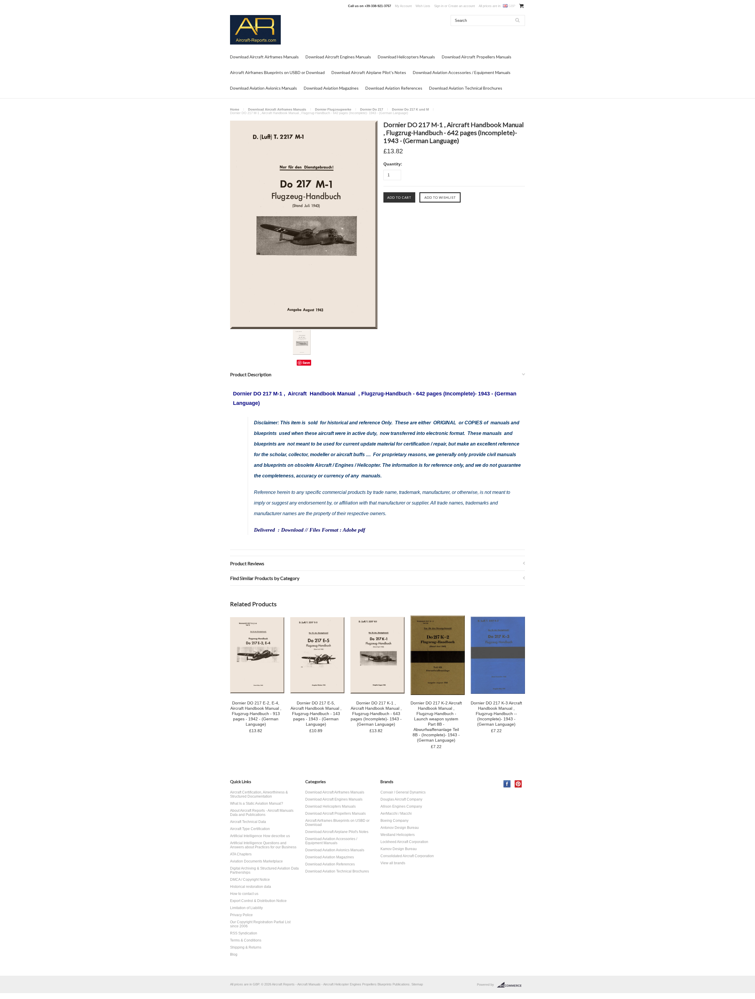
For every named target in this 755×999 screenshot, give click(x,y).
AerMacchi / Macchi (396, 813)
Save (306, 362)
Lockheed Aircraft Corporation (404, 842)
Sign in (439, 6)
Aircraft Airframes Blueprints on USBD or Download (277, 72)
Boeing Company (394, 821)
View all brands (392, 863)
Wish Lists (423, 6)
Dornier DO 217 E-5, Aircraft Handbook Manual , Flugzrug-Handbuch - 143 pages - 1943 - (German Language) (316, 714)
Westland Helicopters (397, 835)
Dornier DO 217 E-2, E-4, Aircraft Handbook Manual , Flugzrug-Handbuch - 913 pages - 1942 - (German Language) (255, 714)
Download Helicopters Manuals (406, 56)
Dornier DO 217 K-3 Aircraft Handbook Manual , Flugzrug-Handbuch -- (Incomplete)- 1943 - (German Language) (496, 714)
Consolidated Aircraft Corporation (407, 856)
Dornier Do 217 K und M (410, 109)
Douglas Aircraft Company (401, 799)
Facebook (507, 784)
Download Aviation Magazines (331, 88)
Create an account (461, 6)
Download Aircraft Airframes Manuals (264, 56)
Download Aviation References (393, 88)
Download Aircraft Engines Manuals (338, 56)
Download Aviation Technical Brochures (465, 88)
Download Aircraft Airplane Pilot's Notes (368, 72)
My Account (403, 6)
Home (234, 109)
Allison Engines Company (401, 806)
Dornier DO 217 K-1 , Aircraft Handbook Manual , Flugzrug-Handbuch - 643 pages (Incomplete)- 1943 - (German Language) (376, 714)
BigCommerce (511, 985)
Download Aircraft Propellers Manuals (476, 56)
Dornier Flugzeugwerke (333, 109)
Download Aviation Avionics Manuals (263, 88)
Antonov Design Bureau (399, 828)
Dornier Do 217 (371, 109)
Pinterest (518, 784)
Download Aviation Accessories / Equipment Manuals (462, 72)
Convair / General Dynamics (403, 792)
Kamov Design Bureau (398, 849)
